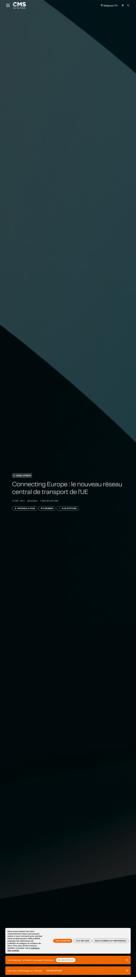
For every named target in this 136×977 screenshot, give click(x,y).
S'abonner (48, 508)
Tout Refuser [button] (82, 941)
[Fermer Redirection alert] (127, 970)
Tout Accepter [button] (62, 941)
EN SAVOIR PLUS (65, 960)
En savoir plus (54, 970)
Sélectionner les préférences (110, 941)
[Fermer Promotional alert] (127, 960)
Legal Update (23, 475)
